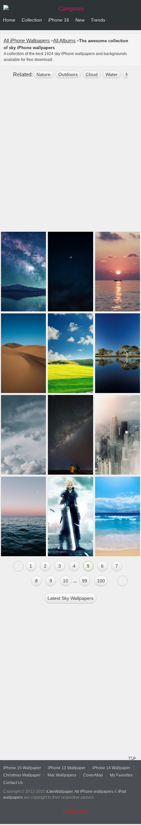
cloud (92, 74)
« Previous (18, 566)
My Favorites (121, 775)
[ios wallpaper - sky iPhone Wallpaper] (23, 435)
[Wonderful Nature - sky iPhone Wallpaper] (70, 353)
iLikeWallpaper (59, 791)
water (112, 74)
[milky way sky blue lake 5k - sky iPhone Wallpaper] (23, 271)
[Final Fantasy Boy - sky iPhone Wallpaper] (70, 516)
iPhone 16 (58, 20)
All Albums (64, 40)
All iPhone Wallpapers (27, 40)
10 (65, 580)
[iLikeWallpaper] (27, 8)
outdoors (68, 74)
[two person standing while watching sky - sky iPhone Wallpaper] (70, 435)
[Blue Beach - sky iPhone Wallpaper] (117, 516)
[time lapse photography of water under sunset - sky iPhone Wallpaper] (117, 271)
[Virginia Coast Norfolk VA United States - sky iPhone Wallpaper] (23, 516)
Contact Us (13, 782)
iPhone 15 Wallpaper (22, 768)
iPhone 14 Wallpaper (111, 768)
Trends (98, 20)
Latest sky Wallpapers (70, 598)
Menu (134, 20)
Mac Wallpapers (62, 775)
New (80, 20)
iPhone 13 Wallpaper (67, 768)
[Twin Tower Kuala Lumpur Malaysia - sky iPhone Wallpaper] (117, 435)
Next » (122, 581)
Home (9, 20)
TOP (132, 758)
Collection (32, 20)
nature (43, 74)
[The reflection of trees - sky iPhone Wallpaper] (117, 353)
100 (101, 580)
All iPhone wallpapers (93, 791)
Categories (71, 8)
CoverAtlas (93, 775)
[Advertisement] (70, 157)
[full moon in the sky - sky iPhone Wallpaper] (70, 271)
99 (84, 580)
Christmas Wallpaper (22, 775)
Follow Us (75, 811)
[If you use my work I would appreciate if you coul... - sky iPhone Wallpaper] (23, 353)
